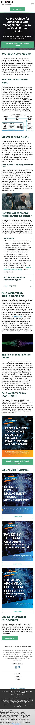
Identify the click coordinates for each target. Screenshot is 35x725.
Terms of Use (21, 688)
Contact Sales (17, 9)
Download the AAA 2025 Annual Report (17, 45)
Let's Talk (8, 638)
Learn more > (17, 516)
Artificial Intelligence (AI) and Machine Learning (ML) (14, 278)
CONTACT (18, 679)
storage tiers (18, 316)
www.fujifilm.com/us (17, 697)
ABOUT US (18, 677)
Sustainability (9, 238)
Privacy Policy (13, 688)
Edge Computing (10, 286)
